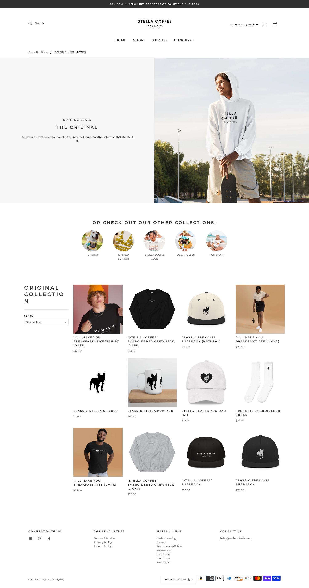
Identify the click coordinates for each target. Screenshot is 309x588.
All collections (38, 52)
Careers (162, 542)
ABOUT (158, 40)
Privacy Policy (103, 542)
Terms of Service (104, 538)
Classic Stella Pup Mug (150, 410)
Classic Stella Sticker (95, 410)
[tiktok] (49, 538)
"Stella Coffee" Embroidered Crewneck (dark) (151, 341)
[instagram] (39, 538)
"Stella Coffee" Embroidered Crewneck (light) (151, 484)
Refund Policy (103, 546)
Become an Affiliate (169, 546)
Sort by (28, 316)
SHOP (138, 40)
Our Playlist (164, 558)
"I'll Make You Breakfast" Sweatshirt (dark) (96, 341)
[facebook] (30, 538)
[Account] (265, 24)
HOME (121, 40)
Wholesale (163, 562)
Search (39, 23)
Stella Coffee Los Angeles (50, 579)
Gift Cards (163, 554)
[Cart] (275, 24)
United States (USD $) (242, 24)
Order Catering (166, 538)
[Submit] (33, 23)
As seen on (164, 550)
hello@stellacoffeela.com (236, 538)
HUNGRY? (183, 40)
